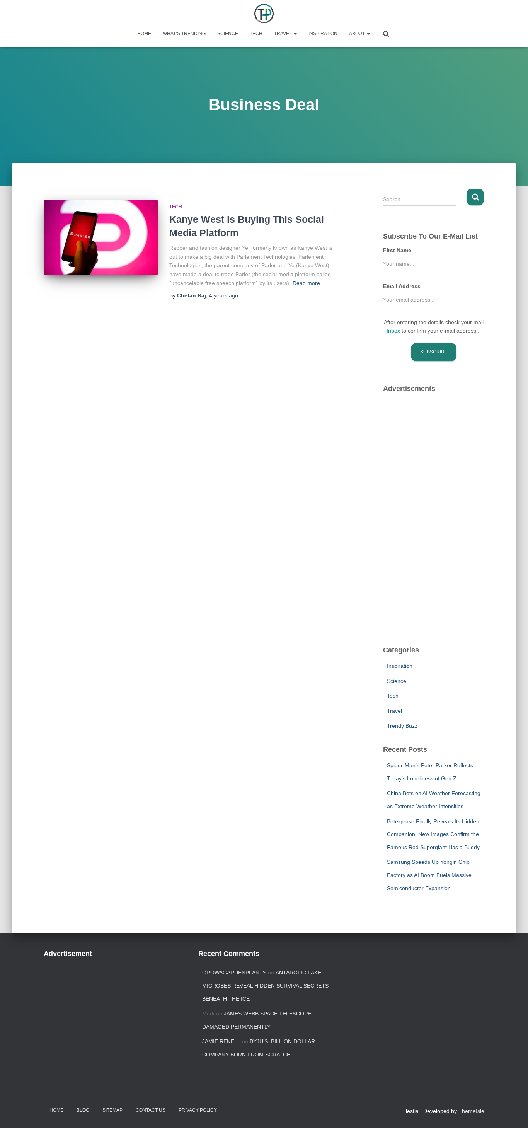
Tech (256, 33)
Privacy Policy (198, 1110)
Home (144, 33)
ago (223, 295)
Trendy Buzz (402, 726)
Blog (83, 1110)
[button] (295, 33)
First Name (397, 250)
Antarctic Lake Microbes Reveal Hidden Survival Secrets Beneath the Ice (265, 985)
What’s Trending (184, 33)
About (357, 33)
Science (227, 33)
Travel (283, 33)
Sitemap (112, 1110)
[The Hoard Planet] (264, 13)
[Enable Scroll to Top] (513, 1112)
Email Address (402, 286)
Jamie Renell (221, 1041)
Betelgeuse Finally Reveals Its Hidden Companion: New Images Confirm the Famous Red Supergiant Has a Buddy (433, 834)
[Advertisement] (441, 514)
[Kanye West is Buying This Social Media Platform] (101, 238)
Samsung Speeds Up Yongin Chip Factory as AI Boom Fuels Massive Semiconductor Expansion (429, 875)
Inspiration (322, 33)
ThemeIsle (471, 1111)
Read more (306, 283)
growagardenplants (234, 972)
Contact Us (150, 1110)
